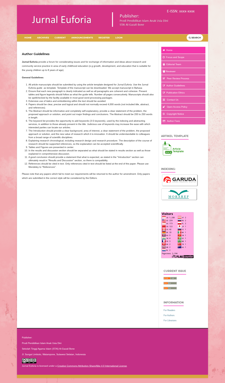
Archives (43, 37)
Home (27, 37)
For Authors (169, 315)
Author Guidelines (175, 85)
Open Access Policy (176, 106)
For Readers (169, 310)
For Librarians (170, 320)
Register (104, 37)
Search (196, 37)
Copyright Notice (175, 114)
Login (119, 37)
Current (60, 37)
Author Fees (173, 121)
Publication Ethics (175, 92)
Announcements (82, 37)
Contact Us (172, 99)
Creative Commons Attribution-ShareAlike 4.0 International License (92, 366)
